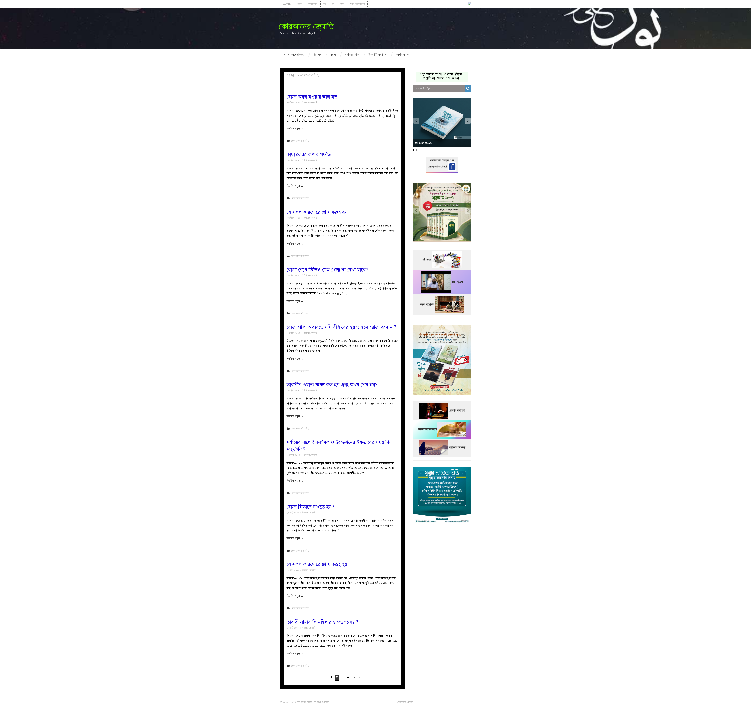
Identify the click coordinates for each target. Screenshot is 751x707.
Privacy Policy (460, 702)
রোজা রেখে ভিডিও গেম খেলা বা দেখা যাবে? (327, 270)
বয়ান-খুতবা (457, 282)
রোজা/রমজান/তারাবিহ (300, 140)
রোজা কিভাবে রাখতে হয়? (310, 507)
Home (287, 3)
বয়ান (342, 3)
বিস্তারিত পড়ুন (295, 128)
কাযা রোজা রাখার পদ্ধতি (309, 155)
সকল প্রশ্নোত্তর (357, 3)
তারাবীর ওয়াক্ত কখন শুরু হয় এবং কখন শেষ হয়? (332, 385)
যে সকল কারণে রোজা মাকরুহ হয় (317, 212)
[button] (468, 121)
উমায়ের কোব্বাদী (310, 102)
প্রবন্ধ (299, 3)
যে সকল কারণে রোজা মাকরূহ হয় (317, 564)
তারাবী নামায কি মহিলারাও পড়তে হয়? (322, 622)
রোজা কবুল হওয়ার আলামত (312, 97)
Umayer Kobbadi (438, 166)
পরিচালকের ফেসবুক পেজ (442, 160)
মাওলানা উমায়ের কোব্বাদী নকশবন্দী (346, 702)
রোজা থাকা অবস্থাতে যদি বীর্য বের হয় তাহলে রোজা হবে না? (341, 327)
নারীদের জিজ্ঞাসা (457, 447)
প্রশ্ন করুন (312, 3)
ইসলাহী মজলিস (377, 54)
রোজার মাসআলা (457, 410)
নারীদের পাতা (352, 54)
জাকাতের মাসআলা (427, 429)
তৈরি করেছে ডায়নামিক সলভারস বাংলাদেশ (431, 702)
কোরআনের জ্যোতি (306, 26)
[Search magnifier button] (468, 88)
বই (324, 3)
